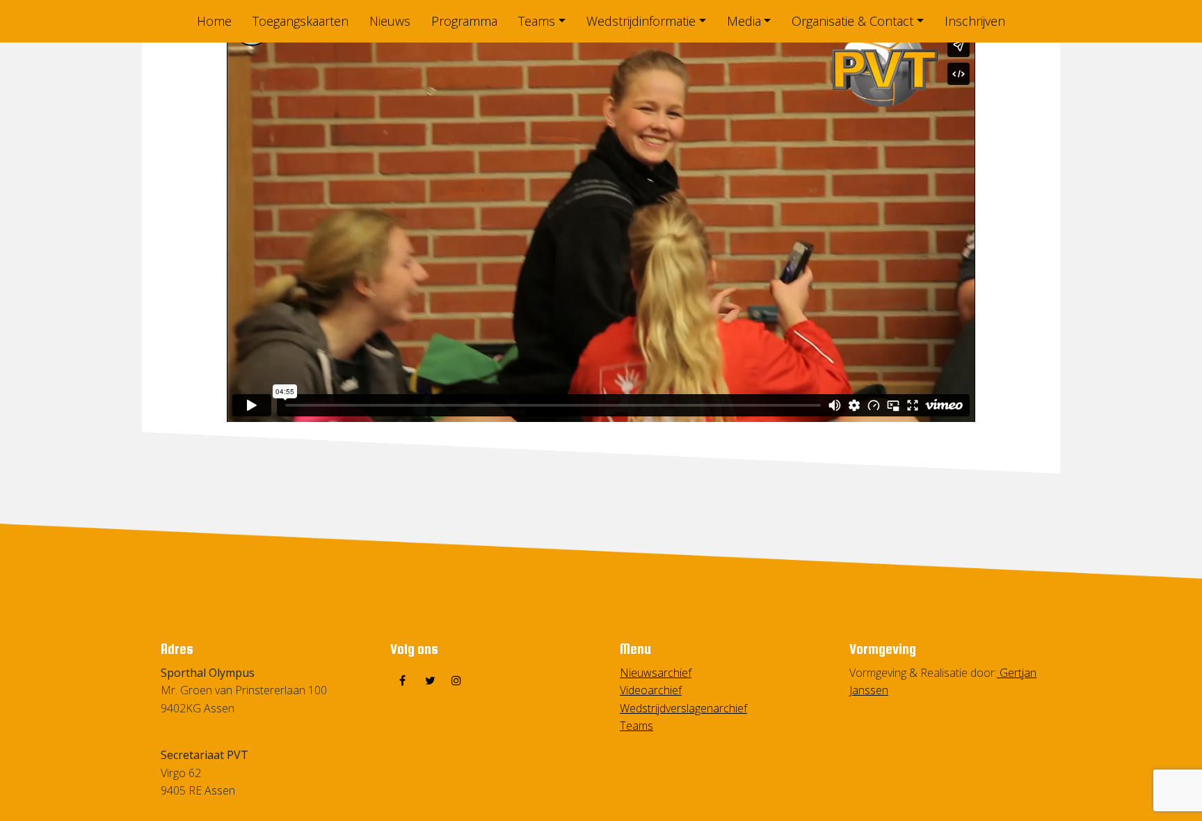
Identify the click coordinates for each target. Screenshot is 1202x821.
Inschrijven (975, 21)
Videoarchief (651, 690)
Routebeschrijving (204, 725)
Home (214, 21)
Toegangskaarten (300, 21)
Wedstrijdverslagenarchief (683, 708)
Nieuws (389, 21)
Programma (464, 21)
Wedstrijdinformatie (641, 21)
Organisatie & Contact (852, 21)
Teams (536, 21)
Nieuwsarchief (655, 672)
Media (744, 21)
